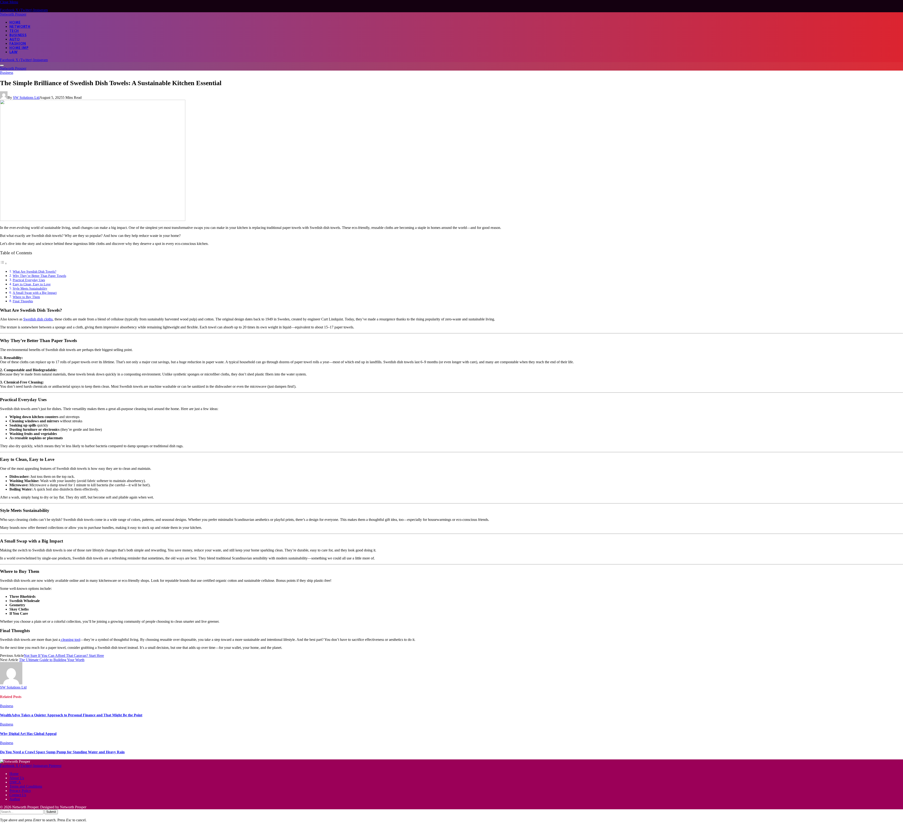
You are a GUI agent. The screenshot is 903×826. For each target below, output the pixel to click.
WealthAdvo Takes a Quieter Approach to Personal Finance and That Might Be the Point (71, 715)
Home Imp (18, 48)
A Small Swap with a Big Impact (35, 293)
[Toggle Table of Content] (3, 263)
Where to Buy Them (26, 297)
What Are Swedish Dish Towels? (34, 271)
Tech (14, 31)
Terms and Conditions (25, 786)
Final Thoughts (23, 301)
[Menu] (2, 65)
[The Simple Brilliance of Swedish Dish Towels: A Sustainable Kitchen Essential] (92, 220)
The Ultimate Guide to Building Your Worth (51, 660)
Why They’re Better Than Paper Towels (39, 276)
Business (18, 35)
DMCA (15, 782)
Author (14, 799)
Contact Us (17, 795)
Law (13, 52)
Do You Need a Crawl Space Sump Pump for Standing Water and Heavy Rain (62, 752)
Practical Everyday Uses (29, 280)
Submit (51, 812)
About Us (16, 778)
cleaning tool (70, 640)
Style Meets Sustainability (30, 288)
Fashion (17, 43)
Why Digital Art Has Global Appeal (28, 734)
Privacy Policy (20, 791)
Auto (14, 39)
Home (15, 22)
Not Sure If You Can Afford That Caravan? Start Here (64, 656)
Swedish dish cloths (38, 319)
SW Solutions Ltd (26, 98)
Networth (19, 26)
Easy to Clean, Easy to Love (32, 284)
